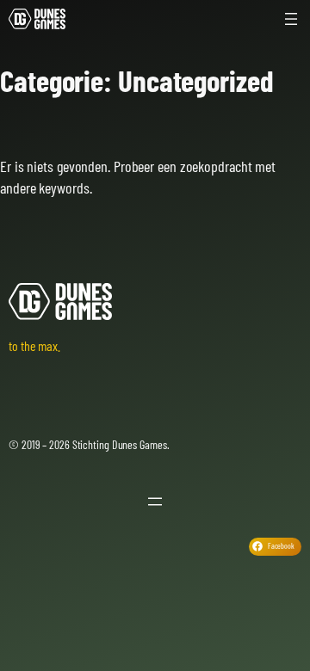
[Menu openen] (291, 19)
